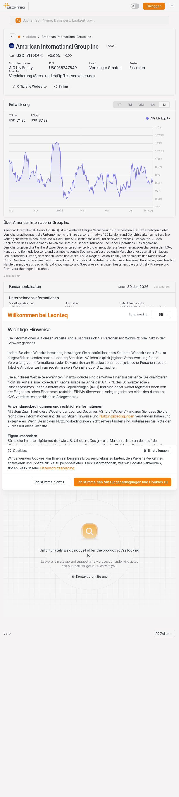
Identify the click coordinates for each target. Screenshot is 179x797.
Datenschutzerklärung (57, 468)
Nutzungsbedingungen (116, 416)
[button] (156, 450)
